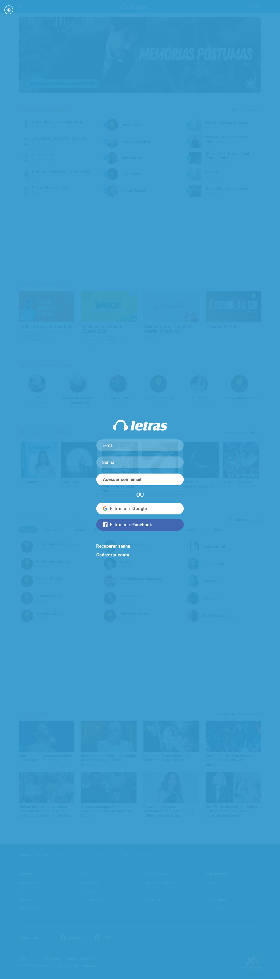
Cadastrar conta (112, 555)
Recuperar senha (113, 546)
